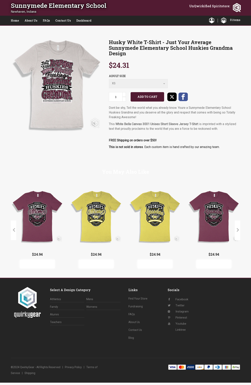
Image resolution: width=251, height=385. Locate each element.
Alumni (54, 314)
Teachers (56, 322)
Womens (91, 306)
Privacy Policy (73, 367)
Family (54, 306)
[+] (124, 94)
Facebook (183, 97)
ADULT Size (117, 76)
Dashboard (83, 20)
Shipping (30, 373)
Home (15, 20)
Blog (131, 337)
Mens (89, 299)
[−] (124, 99)
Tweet (172, 97)
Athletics (55, 299)
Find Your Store (137, 298)
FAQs (46, 20)
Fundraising (135, 306)
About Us (31, 20)
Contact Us (63, 20)
